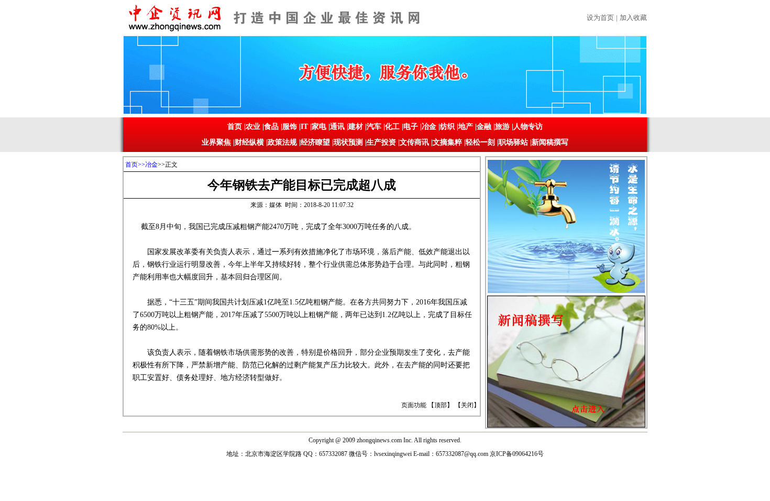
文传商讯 (414, 142)
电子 (410, 126)
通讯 (337, 126)
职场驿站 (513, 142)
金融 (484, 126)
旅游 (502, 126)
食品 (271, 126)
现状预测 (348, 142)
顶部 (440, 405)
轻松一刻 (480, 142)
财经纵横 (249, 142)
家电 (319, 126)
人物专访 (528, 126)
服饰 (289, 126)
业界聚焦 (216, 142)
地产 (465, 126)
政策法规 (282, 142)
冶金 (429, 126)
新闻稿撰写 (550, 142)
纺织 (447, 126)
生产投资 (381, 142)
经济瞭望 (315, 142)
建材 (355, 126)
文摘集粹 (447, 142)
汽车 (374, 126)
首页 (234, 126)
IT (304, 126)
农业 (253, 126)
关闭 (467, 405)
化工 (392, 126)
